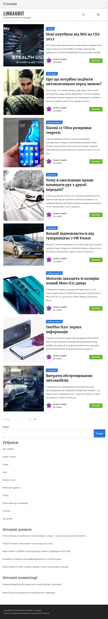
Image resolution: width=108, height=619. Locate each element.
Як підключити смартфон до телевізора (42, 584)
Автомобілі (8, 448)
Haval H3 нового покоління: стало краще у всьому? (28, 543)
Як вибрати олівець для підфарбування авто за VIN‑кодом (32, 559)
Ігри (5, 472)
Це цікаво (8, 518)
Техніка (6, 510)
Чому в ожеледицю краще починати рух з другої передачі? (70, 185)
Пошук (6, 427)
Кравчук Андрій (60, 59)
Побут (6, 495)
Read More (96, 61)
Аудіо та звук (9, 456)
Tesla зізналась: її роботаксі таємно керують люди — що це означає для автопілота (44, 535)
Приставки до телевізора (15, 503)
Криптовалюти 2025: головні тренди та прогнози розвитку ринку (35, 566)
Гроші (5, 464)
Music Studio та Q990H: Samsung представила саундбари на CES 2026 (36, 551)
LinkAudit (13, 13)
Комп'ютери (9, 479)
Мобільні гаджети (12, 487)
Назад (6, 419)
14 (30, 419)
